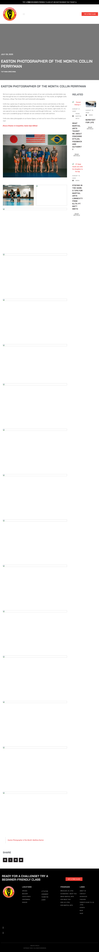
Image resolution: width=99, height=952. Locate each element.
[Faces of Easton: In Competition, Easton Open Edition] (20, 126)
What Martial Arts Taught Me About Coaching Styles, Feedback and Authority (77, 136)
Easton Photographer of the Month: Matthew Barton (26, 840)
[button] (24, 14)
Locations (27, 887)
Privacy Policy (34, 945)
